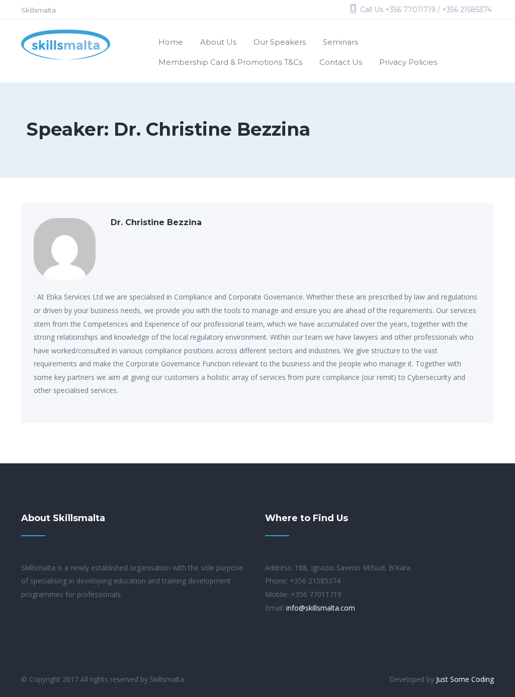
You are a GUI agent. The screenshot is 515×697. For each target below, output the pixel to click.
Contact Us (340, 62)
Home (170, 42)
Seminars (340, 42)
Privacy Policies (408, 62)
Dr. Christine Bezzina (156, 222)
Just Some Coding (465, 679)
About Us (218, 42)
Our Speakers (279, 42)
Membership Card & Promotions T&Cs (230, 62)
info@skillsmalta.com (320, 608)
